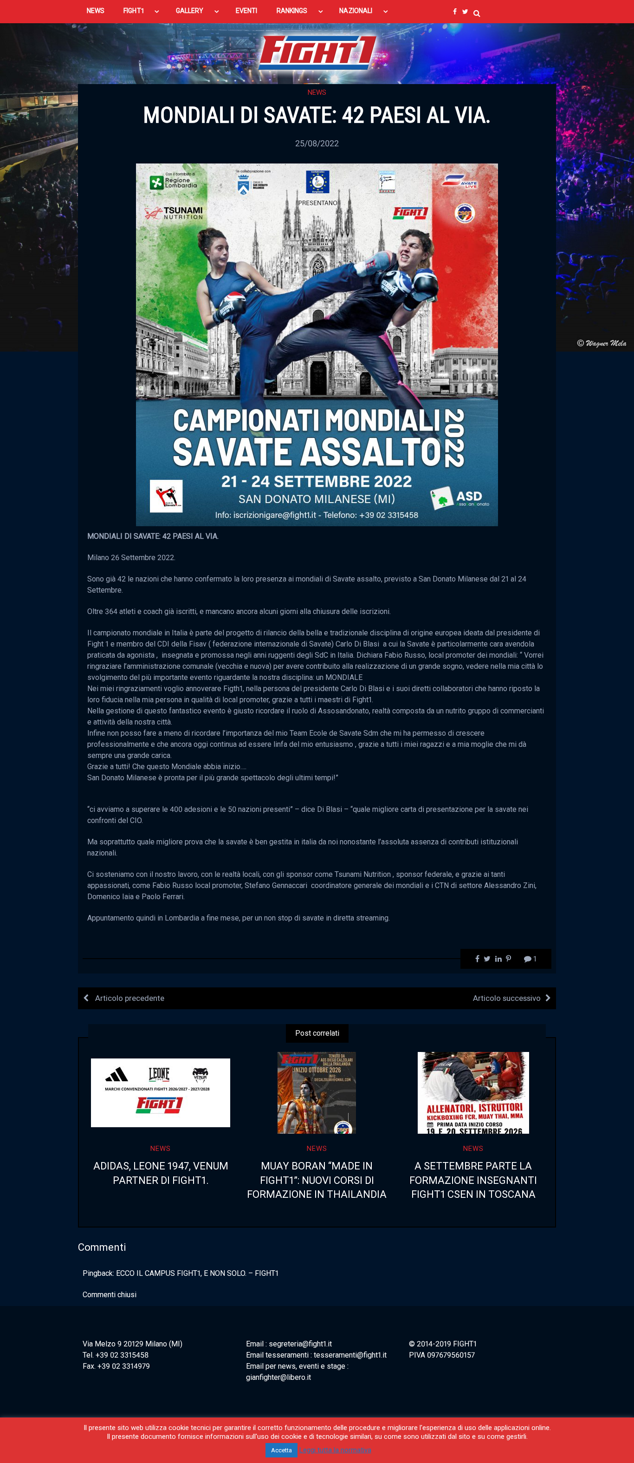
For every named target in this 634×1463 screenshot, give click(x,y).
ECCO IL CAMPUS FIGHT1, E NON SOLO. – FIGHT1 (197, 1273)
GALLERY (190, 10)
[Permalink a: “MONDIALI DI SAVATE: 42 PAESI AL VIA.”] (317, 344)
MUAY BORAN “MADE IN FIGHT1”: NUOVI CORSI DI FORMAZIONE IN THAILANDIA (317, 1180)
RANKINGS (292, 10)
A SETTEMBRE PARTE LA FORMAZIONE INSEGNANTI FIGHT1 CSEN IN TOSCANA (473, 1180)
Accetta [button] (281, 1450)
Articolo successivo (507, 998)
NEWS (95, 10)
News (317, 92)
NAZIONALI (355, 10)
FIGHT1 (133, 10)
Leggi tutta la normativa (335, 1450)
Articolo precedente (128, 998)
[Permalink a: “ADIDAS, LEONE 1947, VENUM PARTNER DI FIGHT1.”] (160, 1093)
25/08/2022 (317, 143)
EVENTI (246, 10)
